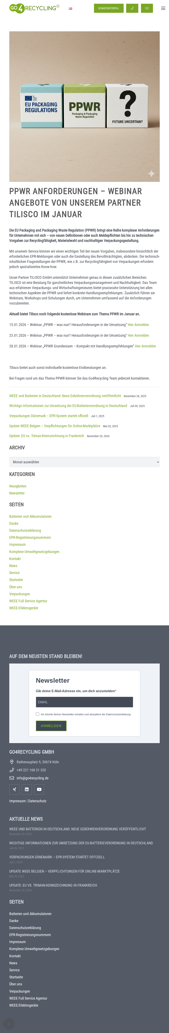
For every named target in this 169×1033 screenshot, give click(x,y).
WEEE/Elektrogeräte (23, 608)
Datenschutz (37, 801)
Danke (13, 523)
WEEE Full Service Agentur (28, 601)
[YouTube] (39, 789)
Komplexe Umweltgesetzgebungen (34, 551)
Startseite (16, 580)
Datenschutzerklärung (25, 530)
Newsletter (17, 493)
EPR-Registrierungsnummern (30, 537)
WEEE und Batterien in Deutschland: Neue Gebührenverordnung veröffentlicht (65, 396)
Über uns (15, 587)
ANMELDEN (51, 726)
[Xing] (14, 789)
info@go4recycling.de (32, 778)
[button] (163, 8)
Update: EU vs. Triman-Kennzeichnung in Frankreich (46, 436)
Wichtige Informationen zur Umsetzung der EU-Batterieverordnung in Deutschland (68, 406)
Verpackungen (19, 594)
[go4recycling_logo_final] (34, 8)
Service (14, 573)
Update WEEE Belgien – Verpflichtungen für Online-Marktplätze (54, 426)
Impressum (17, 544)
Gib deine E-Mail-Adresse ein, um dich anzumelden (75, 691)
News (13, 566)
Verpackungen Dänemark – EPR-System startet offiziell (48, 416)
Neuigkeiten (17, 486)
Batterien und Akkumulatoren (30, 516)
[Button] (132, 8)
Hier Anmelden (138, 324)
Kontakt (15, 559)
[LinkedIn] (27, 789)
